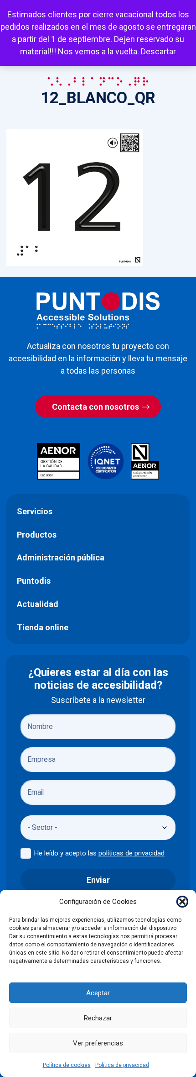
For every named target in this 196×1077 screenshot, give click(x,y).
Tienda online (42, 627)
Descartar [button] (158, 51)
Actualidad (37, 604)
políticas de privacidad (131, 853)
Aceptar (98, 993)
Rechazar (98, 1018)
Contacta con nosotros (95, 407)
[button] (182, 901)
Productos (37, 534)
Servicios (34, 511)
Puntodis (34, 581)
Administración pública (60, 557)
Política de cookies (67, 1065)
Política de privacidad (122, 1065)
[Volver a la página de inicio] (98, 310)
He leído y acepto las (99, 853)
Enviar (98, 880)
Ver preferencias (98, 1043)
